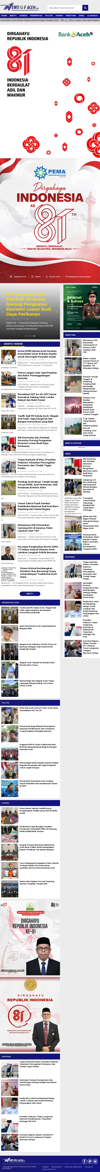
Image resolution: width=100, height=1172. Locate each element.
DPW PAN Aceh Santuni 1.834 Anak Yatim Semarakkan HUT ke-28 (39, 709)
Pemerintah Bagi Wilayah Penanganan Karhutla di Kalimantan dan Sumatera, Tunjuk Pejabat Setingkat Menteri (37, 728)
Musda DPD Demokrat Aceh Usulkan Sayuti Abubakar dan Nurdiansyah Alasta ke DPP (38, 783)
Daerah (23, 15)
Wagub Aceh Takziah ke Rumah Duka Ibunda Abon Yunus (37, 664)
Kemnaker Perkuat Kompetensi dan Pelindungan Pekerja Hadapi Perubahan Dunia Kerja (38, 1082)
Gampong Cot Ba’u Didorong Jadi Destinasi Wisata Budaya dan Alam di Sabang (90, 486)
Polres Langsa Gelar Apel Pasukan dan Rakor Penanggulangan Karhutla (27, 304)
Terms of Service (48, 1169)
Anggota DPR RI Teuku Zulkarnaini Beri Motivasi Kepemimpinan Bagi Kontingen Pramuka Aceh (38, 746)
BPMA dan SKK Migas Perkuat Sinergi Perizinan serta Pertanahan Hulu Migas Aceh (91, 522)
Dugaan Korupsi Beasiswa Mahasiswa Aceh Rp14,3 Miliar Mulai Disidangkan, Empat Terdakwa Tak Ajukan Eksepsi (37, 847)
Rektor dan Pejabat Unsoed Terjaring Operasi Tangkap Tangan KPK (37, 882)
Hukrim (59, 15)
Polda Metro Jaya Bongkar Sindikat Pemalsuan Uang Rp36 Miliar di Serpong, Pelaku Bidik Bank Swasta (38, 829)
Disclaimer (89, 1167)
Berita (13, 15)
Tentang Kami (56, 1167)
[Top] (94, 1168)
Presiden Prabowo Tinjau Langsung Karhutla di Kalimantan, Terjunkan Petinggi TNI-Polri (36, 1118)
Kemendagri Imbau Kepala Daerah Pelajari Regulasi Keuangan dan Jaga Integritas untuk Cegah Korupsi (39, 765)
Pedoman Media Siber (73, 1167)
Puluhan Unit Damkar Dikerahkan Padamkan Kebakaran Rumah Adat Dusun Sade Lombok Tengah (90, 406)
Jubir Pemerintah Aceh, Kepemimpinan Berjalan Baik (38, 627)
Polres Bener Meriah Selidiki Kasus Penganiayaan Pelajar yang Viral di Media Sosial (38, 810)
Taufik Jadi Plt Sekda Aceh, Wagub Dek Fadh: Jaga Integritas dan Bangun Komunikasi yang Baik (38, 610)
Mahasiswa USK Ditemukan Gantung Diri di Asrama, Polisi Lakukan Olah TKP (90, 346)
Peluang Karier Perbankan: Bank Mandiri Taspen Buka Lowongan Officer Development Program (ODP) (91, 542)
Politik (49, 15)
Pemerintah (36, 15)
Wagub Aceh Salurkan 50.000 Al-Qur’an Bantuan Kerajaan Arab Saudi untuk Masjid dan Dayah (38, 646)
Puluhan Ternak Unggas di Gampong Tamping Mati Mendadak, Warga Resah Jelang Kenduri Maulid (90, 385)
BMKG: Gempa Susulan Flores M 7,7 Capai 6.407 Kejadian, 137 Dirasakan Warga (91, 363)
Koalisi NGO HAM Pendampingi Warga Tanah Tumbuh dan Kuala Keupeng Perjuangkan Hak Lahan (37, 1100)
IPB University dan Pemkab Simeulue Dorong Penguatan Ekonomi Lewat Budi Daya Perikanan (90, 467)
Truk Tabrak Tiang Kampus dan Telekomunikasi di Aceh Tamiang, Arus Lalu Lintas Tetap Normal (90, 427)
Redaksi (45, 1167)
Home (4, 15)
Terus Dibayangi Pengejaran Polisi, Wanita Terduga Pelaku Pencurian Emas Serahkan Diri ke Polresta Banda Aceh (39, 865)
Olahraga (92, 15)
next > (30, 594)
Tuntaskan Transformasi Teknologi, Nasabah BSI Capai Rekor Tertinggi (89, 504)
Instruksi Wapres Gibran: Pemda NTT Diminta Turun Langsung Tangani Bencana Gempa (37, 1137)
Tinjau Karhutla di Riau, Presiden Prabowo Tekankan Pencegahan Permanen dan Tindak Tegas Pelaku (39, 1064)
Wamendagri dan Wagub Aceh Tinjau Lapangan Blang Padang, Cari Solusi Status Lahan (37, 683)
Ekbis (81, 15)
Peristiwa (71, 15)
